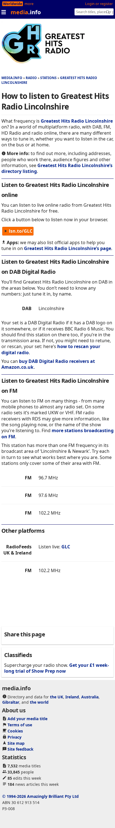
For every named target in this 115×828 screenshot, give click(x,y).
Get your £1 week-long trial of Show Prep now (56, 668)
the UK (56, 696)
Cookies (15, 731)
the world (39, 702)
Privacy (14, 737)
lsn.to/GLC (20, 231)
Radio (31, 77)
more (29, 3)
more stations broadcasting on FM (57, 433)
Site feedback (20, 749)
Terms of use (20, 724)
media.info (11, 77)
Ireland (72, 696)
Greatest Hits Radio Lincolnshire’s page (67, 248)
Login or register (99, 3)
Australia (90, 696)
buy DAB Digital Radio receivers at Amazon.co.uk (48, 364)
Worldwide (12, 3)
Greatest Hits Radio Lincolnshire (77, 121)
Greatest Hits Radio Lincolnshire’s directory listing (56, 168)
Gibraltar (10, 702)
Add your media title (27, 718)
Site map (16, 743)
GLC (65, 547)
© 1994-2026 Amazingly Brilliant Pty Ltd (40, 796)
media (26, 12)
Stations (48, 77)
